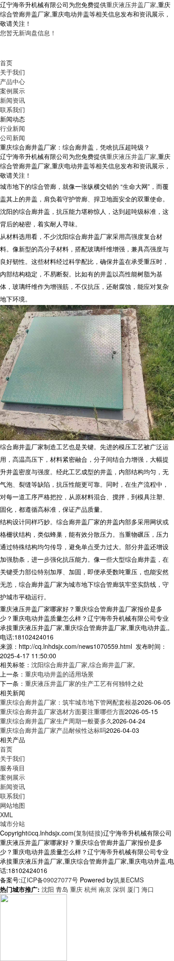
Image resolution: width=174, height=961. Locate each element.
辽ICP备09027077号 (49, 879)
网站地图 (12, 805)
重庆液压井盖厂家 (131, 4)
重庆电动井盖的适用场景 (59, 673)
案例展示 (12, 90)
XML (6, 814)
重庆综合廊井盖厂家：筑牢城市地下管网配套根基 (68, 702)
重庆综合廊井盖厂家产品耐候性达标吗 (53, 730)
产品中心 (12, 81)
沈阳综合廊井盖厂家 (59, 664)
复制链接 (88, 832)
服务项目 (12, 767)
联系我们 (12, 109)
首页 (6, 62)
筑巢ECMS (128, 879)
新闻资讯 (12, 100)
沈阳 (47, 889)
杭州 (90, 889)
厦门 (133, 889)
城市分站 (12, 823)
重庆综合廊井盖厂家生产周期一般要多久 (56, 720)
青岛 (62, 889)
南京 (105, 889)
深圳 (119, 889)
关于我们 (12, 71)
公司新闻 (12, 137)
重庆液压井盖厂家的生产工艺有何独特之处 (84, 683)
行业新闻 (12, 128)
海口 (147, 889)
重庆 (76, 889)
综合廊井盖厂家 (111, 664)
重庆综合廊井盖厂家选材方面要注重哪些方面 (62, 711)
